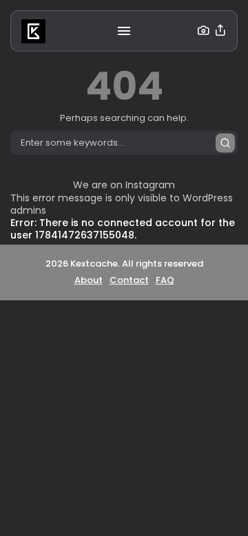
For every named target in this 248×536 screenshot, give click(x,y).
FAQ (165, 280)
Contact (129, 280)
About (88, 280)
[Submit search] (225, 143)
